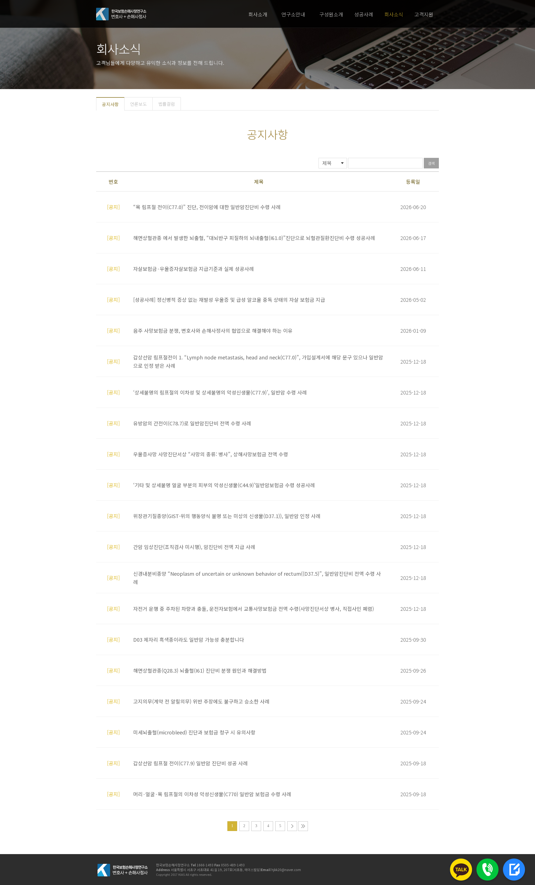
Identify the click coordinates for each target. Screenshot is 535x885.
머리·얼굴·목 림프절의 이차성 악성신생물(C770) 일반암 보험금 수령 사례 (212, 794)
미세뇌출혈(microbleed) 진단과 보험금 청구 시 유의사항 (194, 732)
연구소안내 (293, 14)
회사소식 (393, 14)
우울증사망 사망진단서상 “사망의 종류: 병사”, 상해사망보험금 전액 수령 (210, 454)
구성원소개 (331, 14)
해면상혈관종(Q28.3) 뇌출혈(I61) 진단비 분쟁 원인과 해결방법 (200, 670)
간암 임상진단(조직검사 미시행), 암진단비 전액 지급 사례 (194, 546)
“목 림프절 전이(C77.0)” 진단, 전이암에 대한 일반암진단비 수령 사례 (207, 206)
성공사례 (363, 14)
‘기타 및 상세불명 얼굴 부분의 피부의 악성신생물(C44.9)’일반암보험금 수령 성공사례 (224, 485)
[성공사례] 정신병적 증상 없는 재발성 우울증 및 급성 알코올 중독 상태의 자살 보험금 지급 (229, 299)
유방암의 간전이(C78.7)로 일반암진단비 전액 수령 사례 (192, 423)
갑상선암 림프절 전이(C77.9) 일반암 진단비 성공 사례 (190, 763)
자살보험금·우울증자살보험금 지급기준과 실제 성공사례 (193, 268)
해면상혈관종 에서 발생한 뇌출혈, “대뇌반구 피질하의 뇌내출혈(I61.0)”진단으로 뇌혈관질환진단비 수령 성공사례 (254, 237)
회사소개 (257, 14)
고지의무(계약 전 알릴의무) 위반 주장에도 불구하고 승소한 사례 (201, 701)
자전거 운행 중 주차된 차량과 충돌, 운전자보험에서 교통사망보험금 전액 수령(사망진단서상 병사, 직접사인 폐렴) (253, 608)
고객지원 (423, 14)
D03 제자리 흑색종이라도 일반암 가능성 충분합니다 (188, 639)
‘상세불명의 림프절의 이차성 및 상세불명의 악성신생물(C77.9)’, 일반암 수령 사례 (220, 392)
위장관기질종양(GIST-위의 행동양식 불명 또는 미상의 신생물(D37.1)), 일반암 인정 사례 (226, 515)
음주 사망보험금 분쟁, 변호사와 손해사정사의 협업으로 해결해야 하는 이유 (213, 330)
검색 (431, 163)
